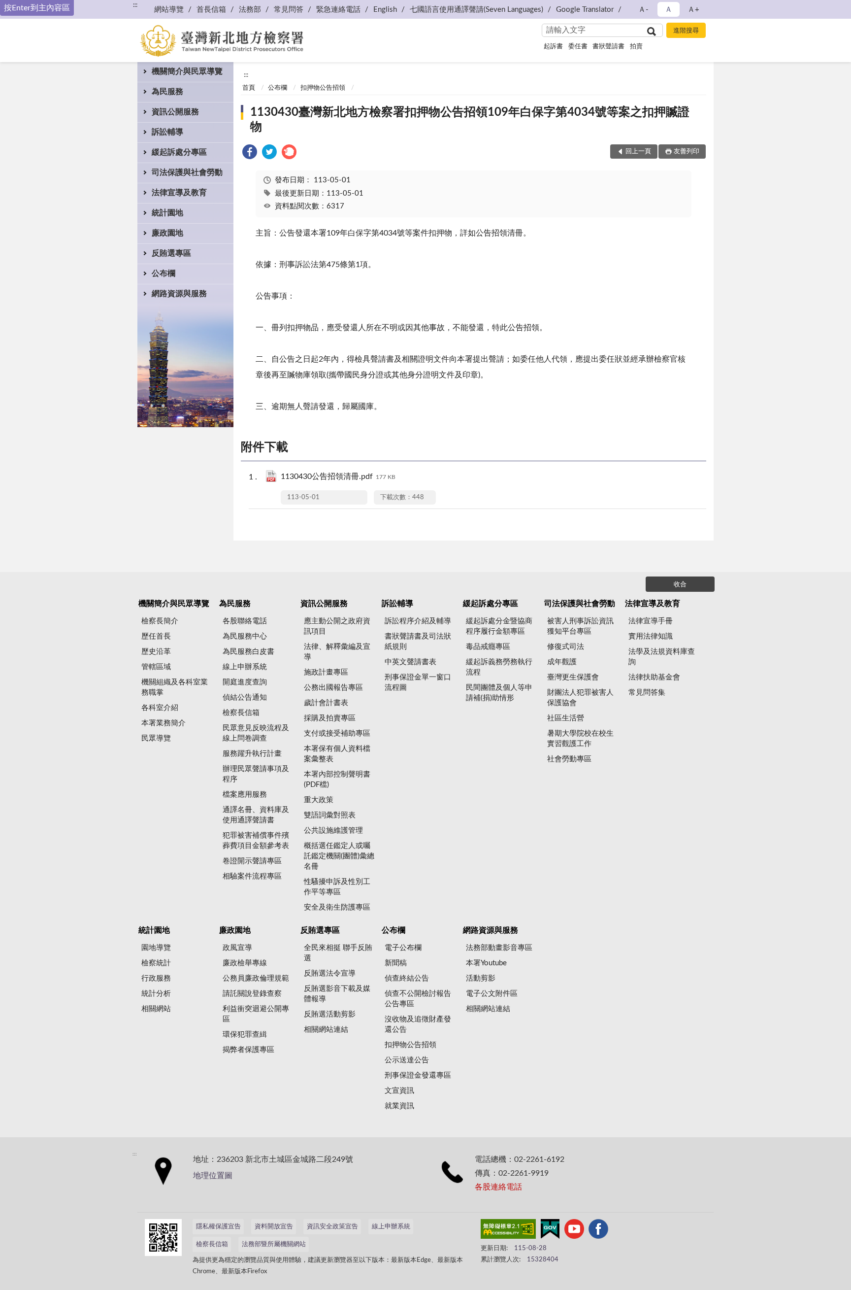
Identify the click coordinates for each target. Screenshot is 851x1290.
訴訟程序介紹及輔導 (418, 621)
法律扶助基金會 (654, 677)
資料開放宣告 (274, 1226)
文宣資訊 (399, 1090)
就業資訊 (399, 1106)
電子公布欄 (403, 947)
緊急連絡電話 (338, 9)
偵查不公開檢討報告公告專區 (418, 999)
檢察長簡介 (159, 621)
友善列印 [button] (686, 151)
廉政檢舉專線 (245, 963)
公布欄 (163, 273)
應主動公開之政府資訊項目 (337, 626)
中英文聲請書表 (410, 662)
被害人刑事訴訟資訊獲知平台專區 (580, 626)
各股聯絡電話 (245, 621)
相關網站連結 (326, 1029)
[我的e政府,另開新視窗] (550, 1231)
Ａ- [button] (643, 9)
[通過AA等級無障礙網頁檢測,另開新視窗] (508, 1231)
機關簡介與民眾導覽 (187, 71)
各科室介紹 (159, 708)
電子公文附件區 (492, 993)
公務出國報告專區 (333, 687)
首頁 (248, 88)
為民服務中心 (245, 636)
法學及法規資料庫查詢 (661, 657)
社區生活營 (565, 718)
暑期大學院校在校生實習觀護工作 (580, 738)
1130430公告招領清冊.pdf (338, 476)
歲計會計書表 (326, 703)
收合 (680, 584)
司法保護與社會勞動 (187, 172)
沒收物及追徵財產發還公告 (418, 1024)
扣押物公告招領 (322, 88)
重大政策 (318, 800)
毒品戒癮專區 (488, 646)
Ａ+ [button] (693, 9)
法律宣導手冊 (650, 621)
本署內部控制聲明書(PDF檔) (337, 779)
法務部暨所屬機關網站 (274, 1244)
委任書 (578, 46)
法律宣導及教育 (179, 193)
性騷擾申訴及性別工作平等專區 (337, 887)
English (385, 9)
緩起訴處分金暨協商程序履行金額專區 (499, 626)
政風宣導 (237, 947)
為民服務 (167, 92)
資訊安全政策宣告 (332, 1226)
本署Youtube (486, 963)
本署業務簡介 (163, 723)
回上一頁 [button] (638, 151)
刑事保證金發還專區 (418, 1075)
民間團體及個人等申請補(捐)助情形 (499, 693)
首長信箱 (211, 9)
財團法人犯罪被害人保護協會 (580, 698)
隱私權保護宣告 (218, 1226)
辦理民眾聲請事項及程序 (256, 774)
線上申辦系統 (245, 667)
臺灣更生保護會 (573, 677)
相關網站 (156, 1009)
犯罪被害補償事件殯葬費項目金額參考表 (256, 840)
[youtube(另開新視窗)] (574, 1231)
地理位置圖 (212, 1176)
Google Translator (585, 9)
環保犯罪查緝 (245, 1034)
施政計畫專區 (326, 672)
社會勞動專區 (569, 759)
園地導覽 (156, 947)
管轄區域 (156, 667)
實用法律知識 (650, 636)
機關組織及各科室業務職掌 (174, 687)
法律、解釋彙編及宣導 (337, 652)
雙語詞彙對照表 (330, 815)
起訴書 (553, 46)
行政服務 (156, 978)
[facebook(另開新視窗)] (598, 1231)
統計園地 (167, 213)
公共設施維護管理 (333, 830)
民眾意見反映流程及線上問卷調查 (256, 733)
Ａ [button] (668, 9)
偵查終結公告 (407, 978)
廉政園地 (167, 233)
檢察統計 (156, 963)
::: (135, 5)
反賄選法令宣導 (330, 973)
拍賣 (636, 46)
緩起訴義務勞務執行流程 (499, 667)
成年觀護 (562, 662)
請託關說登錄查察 (252, 993)
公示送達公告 (407, 1060)
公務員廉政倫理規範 (256, 978)
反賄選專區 (171, 253)
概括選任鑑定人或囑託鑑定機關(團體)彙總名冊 (339, 856)
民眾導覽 (156, 738)
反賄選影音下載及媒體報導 (337, 994)
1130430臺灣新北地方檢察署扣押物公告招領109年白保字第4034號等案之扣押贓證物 (469, 119)
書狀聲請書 (608, 46)
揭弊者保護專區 (248, 1049)
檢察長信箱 (241, 712)
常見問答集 (646, 692)
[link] (249, 153)
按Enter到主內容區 (37, 8)
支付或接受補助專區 (337, 733)
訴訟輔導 (167, 132)
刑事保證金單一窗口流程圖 (418, 682)
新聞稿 (396, 963)
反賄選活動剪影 (330, 1014)
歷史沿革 (156, 651)
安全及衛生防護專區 (337, 907)
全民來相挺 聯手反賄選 (338, 953)
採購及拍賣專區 (330, 718)
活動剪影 (480, 978)
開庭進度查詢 (245, 682)
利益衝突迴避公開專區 (256, 1014)
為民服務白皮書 (248, 651)
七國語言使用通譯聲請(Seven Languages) (476, 9)
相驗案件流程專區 (252, 876)
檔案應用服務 (245, 794)
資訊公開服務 (175, 112)
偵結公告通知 (245, 697)
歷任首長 (156, 636)
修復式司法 (565, 646)
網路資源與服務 (179, 294)
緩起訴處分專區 (179, 152)
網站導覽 (169, 9)
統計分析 (156, 993)
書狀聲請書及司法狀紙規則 (418, 641)
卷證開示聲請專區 (252, 861)
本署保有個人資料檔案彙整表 (337, 754)
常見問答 (288, 9)
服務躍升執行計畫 (252, 753)
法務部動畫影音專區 (499, 947)
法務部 (250, 9)
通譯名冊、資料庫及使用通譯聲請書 (256, 815)
